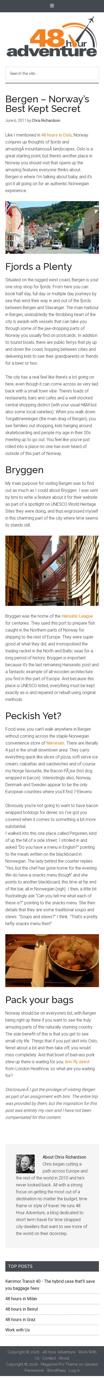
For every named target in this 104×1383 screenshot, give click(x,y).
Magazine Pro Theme (59, 1364)
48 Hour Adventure (52, 36)
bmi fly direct (77, 1061)
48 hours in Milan (21, 1298)
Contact (49, 1358)
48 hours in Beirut (21, 1309)
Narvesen (55, 743)
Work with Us (17, 1330)
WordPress (56, 1370)
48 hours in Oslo (56, 135)
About (64, 1358)
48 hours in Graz (20, 1319)
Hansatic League (77, 616)
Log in (74, 1370)
